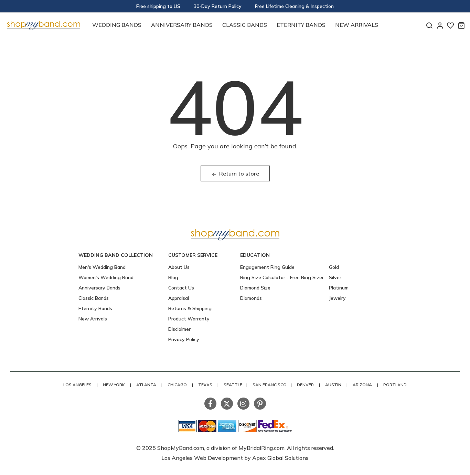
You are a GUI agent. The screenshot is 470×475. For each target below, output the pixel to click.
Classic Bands (244, 24)
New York (114, 384)
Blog (173, 277)
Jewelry (337, 298)
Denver (305, 384)
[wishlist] (450, 25)
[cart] (461, 25)
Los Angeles (77, 384)
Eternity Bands (301, 24)
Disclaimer (179, 329)
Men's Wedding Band (102, 267)
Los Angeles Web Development (202, 457)
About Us (179, 267)
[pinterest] (260, 404)
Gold (334, 267)
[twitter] (227, 404)
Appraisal (178, 298)
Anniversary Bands (182, 24)
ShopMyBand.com (180, 447)
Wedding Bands (116, 24)
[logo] (43, 24)
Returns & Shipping (190, 308)
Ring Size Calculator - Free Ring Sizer (282, 277)
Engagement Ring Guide (267, 267)
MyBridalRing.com (261, 447)
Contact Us (181, 288)
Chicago (177, 384)
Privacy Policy (183, 339)
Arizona (362, 384)
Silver (335, 277)
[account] (440, 25)
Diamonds (251, 298)
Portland (395, 384)
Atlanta (146, 384)
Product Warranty (189, 319)
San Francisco (270, 384)
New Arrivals (356, 24)
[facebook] (210, 404)
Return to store (239, 173)
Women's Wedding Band (105, 277)
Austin (333, 384)
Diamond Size (255, 288)
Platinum (339, 288)
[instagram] (243, 404)
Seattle (233, 384)
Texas (205, 384)
